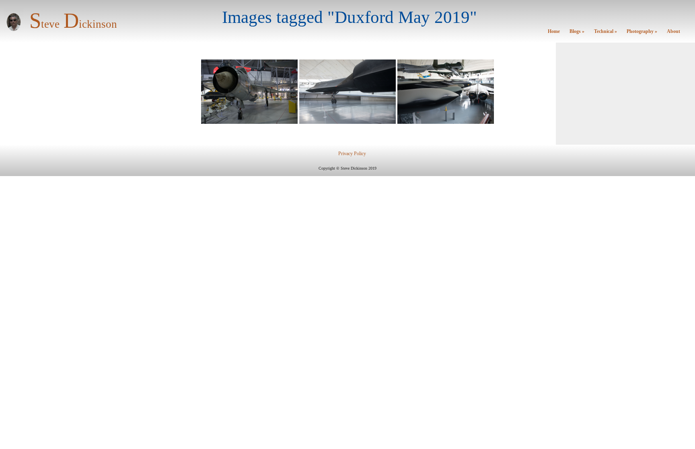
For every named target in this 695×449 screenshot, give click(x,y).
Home (554, 32)
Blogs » (577, 32)
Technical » (605, 32)
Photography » (642, 32)
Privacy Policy (352, 154)
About (673, 32)
